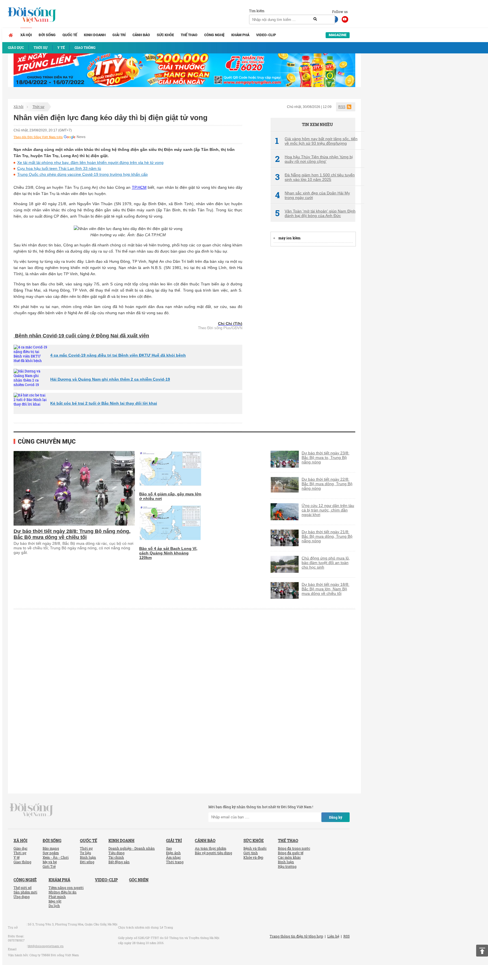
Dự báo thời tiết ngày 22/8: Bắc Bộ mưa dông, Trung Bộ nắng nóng (327, 484)
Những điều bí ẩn (63, 892)
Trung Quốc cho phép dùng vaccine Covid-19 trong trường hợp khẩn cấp (82, 174)
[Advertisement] (313, 336)
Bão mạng (51, 848)
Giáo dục (20, 848)
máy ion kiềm (289, 238)
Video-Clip (266, 35)
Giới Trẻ (49, 866)
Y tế (16, 857)
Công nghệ (214, 35)
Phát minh (57, 896)
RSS (341, 107)
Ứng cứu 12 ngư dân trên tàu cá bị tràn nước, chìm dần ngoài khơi (328, 510)
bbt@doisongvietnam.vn (46, 946)
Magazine (338, 35)
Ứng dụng (22, 896)
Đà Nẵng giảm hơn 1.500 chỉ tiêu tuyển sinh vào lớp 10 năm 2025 (315, 177)
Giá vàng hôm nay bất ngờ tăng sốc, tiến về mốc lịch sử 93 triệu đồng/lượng (316, 141)
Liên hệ (333, 936)
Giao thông (22, 862)
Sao (169, 848)
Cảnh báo (141, 35)
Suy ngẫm (51, 853)
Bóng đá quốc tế (290, 853)
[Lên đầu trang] (482, 951)
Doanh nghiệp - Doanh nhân (131, 848)
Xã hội (26, 35)
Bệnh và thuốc (255, 848)
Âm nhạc (173, 857)
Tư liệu (85, 853)
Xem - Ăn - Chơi (56, 857)
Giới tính (250, 853)
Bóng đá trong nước (294, 848)
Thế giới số (23, 887)
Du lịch (54, 905)
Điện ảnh (173, 853)
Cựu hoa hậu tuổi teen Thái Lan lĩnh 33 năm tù (59, 168)
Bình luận (88, 857)
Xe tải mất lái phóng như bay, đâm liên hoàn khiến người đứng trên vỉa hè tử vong (90, 162)
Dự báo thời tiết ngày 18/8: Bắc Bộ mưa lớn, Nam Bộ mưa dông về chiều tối (325, 589)
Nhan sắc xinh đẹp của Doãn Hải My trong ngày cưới (312, 195)
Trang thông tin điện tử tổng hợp (296, 936)
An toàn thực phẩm (210, 848)
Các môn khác (289, 857)
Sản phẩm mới (25, 892)
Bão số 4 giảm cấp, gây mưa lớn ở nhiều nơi (170, 496)
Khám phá (240, 35)
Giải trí (119, 35)
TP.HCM (139, 187)
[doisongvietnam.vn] (31, 809)
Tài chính (116, 857)
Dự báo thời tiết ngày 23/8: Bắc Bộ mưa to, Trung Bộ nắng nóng (325, 457)
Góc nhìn (139, 879)
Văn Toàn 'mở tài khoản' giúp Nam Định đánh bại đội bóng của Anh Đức (315, 213)
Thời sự (38, 107)
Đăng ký (335, 817)
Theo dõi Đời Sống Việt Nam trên (38, 137)
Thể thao (189, 35)
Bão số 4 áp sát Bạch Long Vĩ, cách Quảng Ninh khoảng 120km (168, 553)
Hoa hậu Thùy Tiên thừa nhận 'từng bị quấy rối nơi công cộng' (314, 159)
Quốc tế (69, 35)
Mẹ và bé (50, 862)
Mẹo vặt (55, 901)
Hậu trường (287, 866)
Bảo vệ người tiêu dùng (213, 853)
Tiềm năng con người (66, 887)
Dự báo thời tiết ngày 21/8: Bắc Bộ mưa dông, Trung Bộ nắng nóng (327, 536)
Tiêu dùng (116, 853)
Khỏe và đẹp (253, 857)
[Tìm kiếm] (315, 19)
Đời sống (47, 35)
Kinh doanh (95, 35)
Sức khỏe (165, 35)
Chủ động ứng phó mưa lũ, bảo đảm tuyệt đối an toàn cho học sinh (326, 562)
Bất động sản (119, 862)
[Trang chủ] (11, 35)
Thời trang (175, 862)
